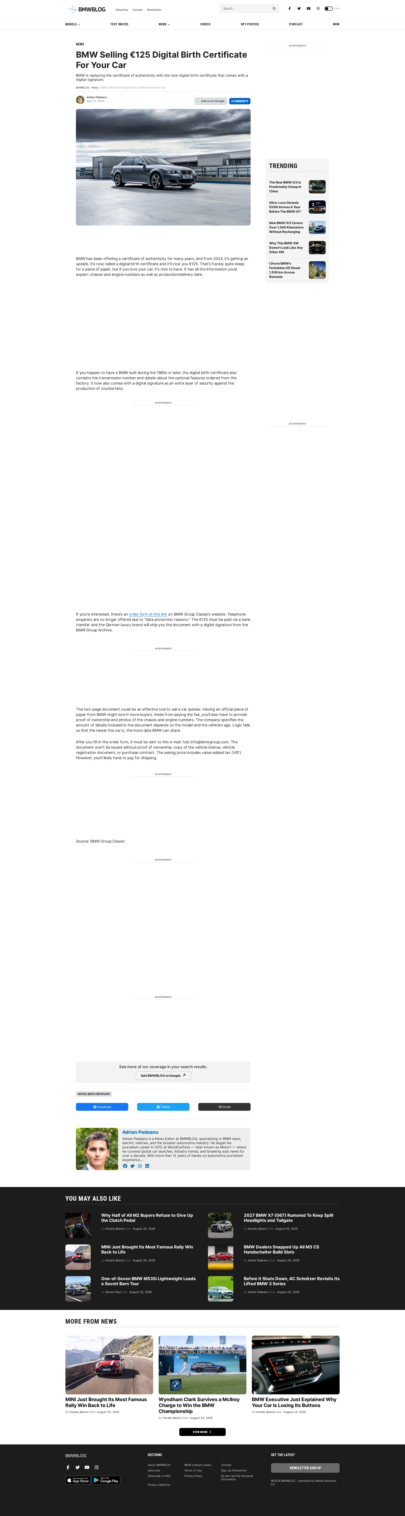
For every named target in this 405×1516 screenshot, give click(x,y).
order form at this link (148, 614)
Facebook (104, 1107)
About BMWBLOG (159, 1465)
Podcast (296, 24)
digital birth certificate (94, 1094)
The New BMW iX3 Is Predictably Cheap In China (285, 186)
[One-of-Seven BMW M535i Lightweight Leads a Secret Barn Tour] (78, 1278)
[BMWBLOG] (99, 1456)
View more (200, 1432)
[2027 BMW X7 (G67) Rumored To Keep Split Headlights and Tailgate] (220, 1215)
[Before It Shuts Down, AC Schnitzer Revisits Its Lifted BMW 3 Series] (220, 1278)
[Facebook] (290, 8)
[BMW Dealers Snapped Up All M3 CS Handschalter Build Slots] (220, 1246)
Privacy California (159, 1484)
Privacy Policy (193, 1476)
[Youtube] (308, 8)
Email (226, 1107)
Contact (137, 9)
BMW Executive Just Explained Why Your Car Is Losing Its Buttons (294, 1402)
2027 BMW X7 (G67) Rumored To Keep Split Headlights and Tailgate (288, 1218)
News (163, 24)
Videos (205, 24)
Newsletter (154, 9)
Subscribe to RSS (159, 1476)
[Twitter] (299, 8)
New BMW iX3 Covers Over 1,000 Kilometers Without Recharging (286, 227)
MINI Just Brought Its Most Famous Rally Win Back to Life (106, 1402)
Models (71, 24)
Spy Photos (250, 24)
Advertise (122, 9)
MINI (336, 24)
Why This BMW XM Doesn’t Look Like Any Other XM (286, 247)
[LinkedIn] (147, 1166)
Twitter (165, 1107)
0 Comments (239, 101)
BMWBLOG (82, 87)
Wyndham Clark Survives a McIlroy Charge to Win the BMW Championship (199, 1405)
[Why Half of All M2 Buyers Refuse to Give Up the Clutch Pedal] (78, 1215)
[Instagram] (318, 8)
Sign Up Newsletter (234, 1470)
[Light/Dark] (328, 9)
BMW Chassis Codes (197, 1465)
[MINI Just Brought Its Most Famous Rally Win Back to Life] (78, 1246)
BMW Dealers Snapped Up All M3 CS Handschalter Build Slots (281, 1249)
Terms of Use (193, 1470)
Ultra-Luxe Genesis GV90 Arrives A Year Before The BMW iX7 (285, 207)
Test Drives (119, 24)
